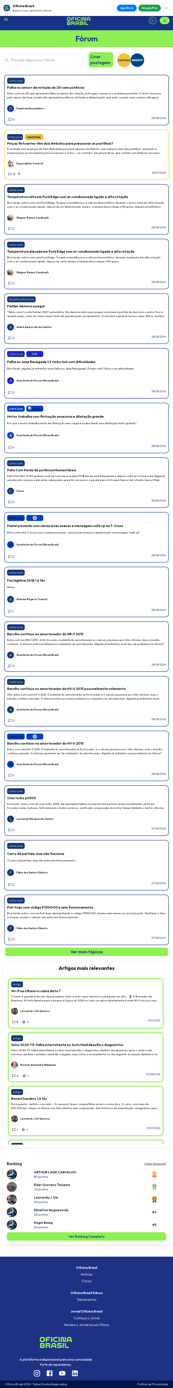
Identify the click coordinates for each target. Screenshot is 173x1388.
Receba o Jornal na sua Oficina (86, 1325)
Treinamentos (86, 1299)
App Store (126, 7)
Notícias (86, 1274)
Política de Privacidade (153, 1384)
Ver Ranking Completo (87, 1236)
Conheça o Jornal (87, 1318)
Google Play (149, 7)
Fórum (87, 1281)
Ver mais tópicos (86, 951)
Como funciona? (155, 1164)
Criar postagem (100, 59)
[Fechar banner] (166, 8)
